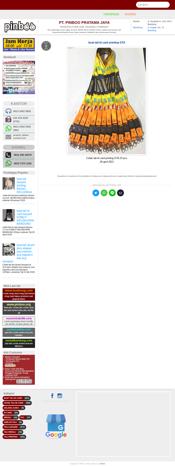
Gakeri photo (56, 14)
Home (10, 14)
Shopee (130, 14)
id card (8, 413)
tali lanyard (11, 427)
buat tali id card (13, 398)
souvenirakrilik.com (19, 318)
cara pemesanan (85, 14)
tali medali (10, 432)
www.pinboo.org (19, 304)
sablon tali (10, 422)
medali (7, 417)
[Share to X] (95, 192)
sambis (102, 464)
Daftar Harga (30, 14)
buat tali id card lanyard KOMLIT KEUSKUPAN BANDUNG (25, 217)
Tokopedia (111, 14)
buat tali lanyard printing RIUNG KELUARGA (24, 185)
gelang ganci (11, 408)
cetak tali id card (13, 403)
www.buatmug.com (19, 290)
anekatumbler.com (19, 329)
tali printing (11, 437)
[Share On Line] (112, 192)
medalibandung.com (18, 340)
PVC (22, 417)
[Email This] (120, 192)
